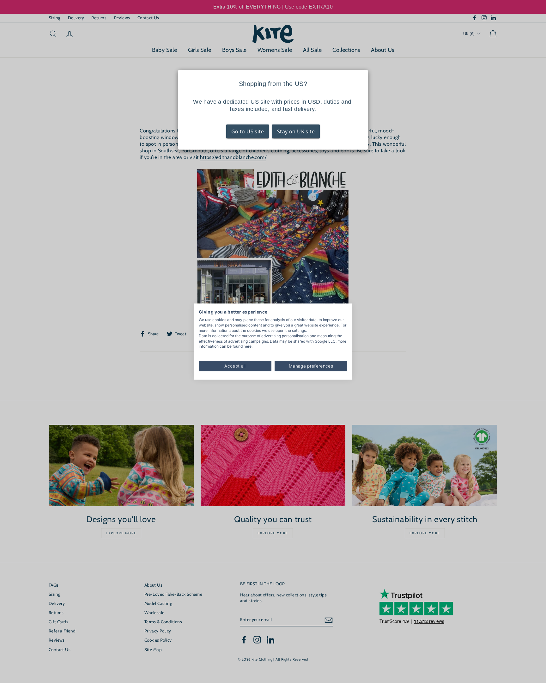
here (248, 346)
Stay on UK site (296, 131)
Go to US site (247, 131)
